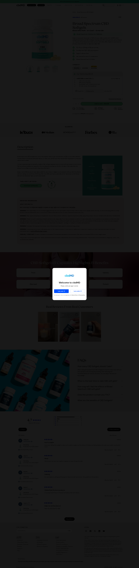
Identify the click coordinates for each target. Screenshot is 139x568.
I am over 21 (61, 291)
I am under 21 (78, 291)
